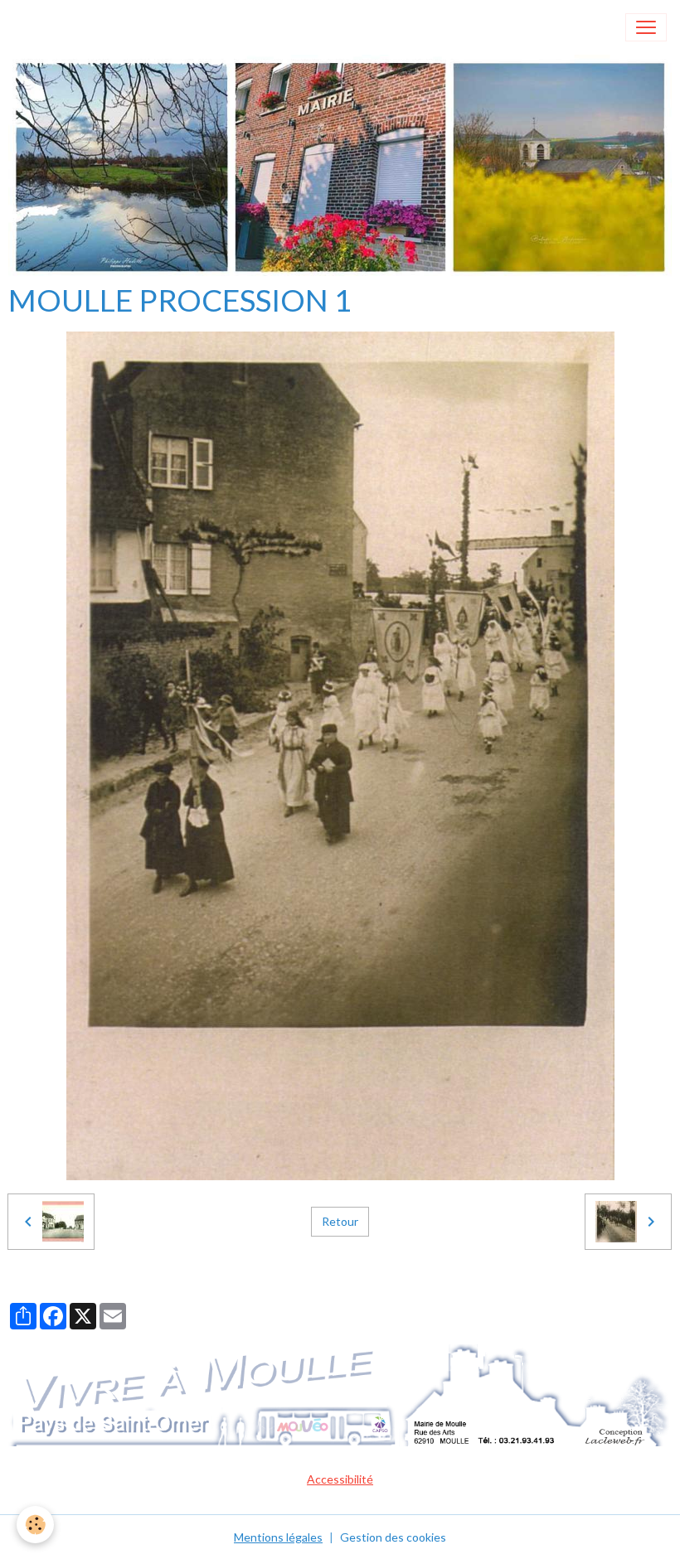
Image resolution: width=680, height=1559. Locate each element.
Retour (340, 1221)
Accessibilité (340, 1479)
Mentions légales (278, 1537)
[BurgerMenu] (646, 27)
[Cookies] (35, 1524)
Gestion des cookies (393, 1537)
